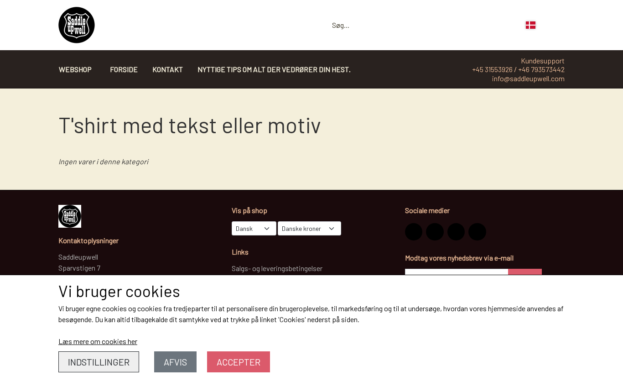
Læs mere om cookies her (97, 341)
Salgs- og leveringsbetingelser (277, 268)
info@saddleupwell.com (528, 78)
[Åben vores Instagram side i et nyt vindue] (413, 231)
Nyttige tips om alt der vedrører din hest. (274, 69)
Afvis (175, 361)
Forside (124, 69)
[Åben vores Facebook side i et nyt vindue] (434, 231)
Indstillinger (99, 361)
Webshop (75, 69)
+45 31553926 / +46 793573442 (518, 69)
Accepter (238, 361)
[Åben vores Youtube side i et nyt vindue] (477, 231)
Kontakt (167, 69)
